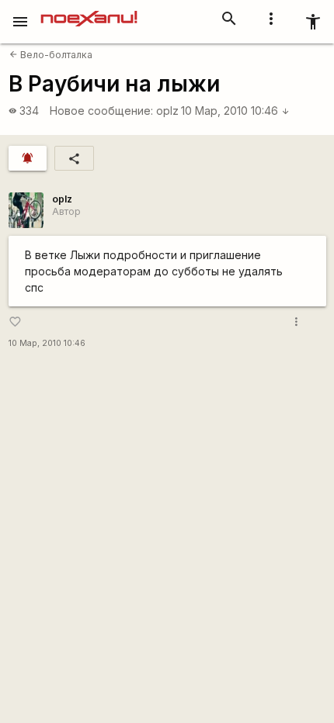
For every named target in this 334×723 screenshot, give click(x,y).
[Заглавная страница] (89, 11)
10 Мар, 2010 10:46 (235, 110)
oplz (167, 110)
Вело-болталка (51, 55)
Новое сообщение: (101, 110)
